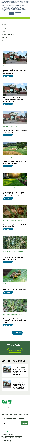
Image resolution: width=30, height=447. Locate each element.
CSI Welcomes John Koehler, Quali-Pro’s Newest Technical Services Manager (13, 99)
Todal (4, 314)
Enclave (22, 251)
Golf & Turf (6, 220)
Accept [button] (11, 14)
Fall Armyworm (22, 284)
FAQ (2, 436)
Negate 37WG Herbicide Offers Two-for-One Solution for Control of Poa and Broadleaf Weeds (14, 193)
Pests (3, 37)
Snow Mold (17, 251)
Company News (7, 65)
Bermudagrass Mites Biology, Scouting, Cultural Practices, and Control (14, 320)
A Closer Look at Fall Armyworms (14, 289)
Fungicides (11, 251)
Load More (17, 333)
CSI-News (14, 126)
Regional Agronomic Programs (18, 157)
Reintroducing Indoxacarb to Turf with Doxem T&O (14, 225)
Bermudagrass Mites (16, 314)
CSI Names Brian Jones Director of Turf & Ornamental (15, 131)
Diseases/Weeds (6, 34)
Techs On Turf (6, 253)
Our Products (5, 407)
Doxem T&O (19, 220)
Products (4, 40)
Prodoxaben (6, 157)
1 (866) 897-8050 (22, 414)
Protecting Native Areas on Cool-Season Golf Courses (14, 162)
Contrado (15, 284)
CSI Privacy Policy (9, 436)
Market (3, 31)
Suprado (8, 314)
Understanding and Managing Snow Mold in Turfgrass (13, 258)
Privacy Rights (5, 437)
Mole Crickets (12, 220)
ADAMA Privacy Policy (15, 437)
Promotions (5, 410)
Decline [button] (18, 14)
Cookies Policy (18, 436)
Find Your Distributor (15, 350)
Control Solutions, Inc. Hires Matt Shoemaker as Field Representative (14, 71)
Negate (5, 188)
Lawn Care (14, 188)
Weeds (9, 188)
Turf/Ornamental (7, 284)
